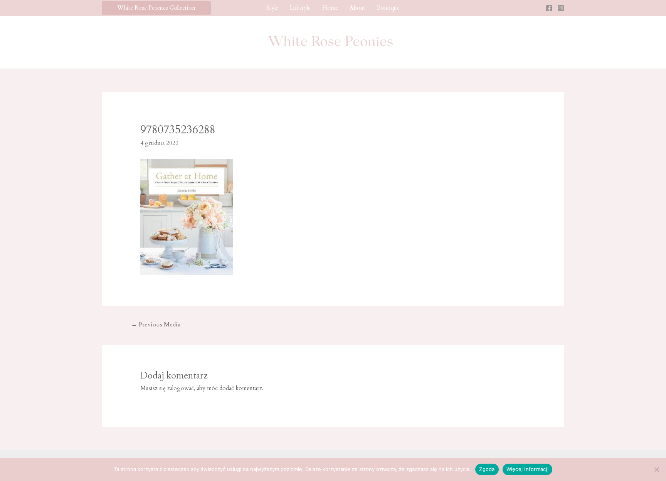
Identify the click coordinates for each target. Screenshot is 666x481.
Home (330, 8)
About (357, 8)
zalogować (180, 388)
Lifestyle (300, 8)
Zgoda (486, 469)
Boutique (388, 8)
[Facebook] (549, 8)
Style (272, 8)
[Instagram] (560, 8)
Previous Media (156, 324)
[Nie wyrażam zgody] (656, 469)
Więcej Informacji (527, 469)
